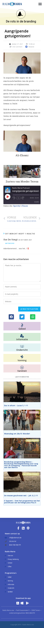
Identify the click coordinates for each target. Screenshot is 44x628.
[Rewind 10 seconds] (14, 198)
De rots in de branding (21, 21)
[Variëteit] (22, 367)
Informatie (22, 339)
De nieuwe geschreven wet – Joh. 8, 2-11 (21, 495)
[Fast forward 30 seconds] (23, 198)
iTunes (24, 206)
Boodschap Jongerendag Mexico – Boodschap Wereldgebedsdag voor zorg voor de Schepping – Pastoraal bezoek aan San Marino (21, 465)
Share (36, 202)
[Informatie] (22, 336)
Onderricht (22, 349)
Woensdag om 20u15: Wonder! (17, 433)
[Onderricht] (22, 346)
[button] (40, 4)
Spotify (16, 206)
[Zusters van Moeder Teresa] (22, 171)
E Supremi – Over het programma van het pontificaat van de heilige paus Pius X (22, 502)
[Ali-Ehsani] (22, 141)
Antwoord (9, 243)
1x (18, 198)
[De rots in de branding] (21, 14)
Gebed (22, 328)
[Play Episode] (7, 196)
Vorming (22, 360)
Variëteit (22, 370)
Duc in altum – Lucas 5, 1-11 (16, 405)
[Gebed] (22, 325)
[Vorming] (22, 357)
